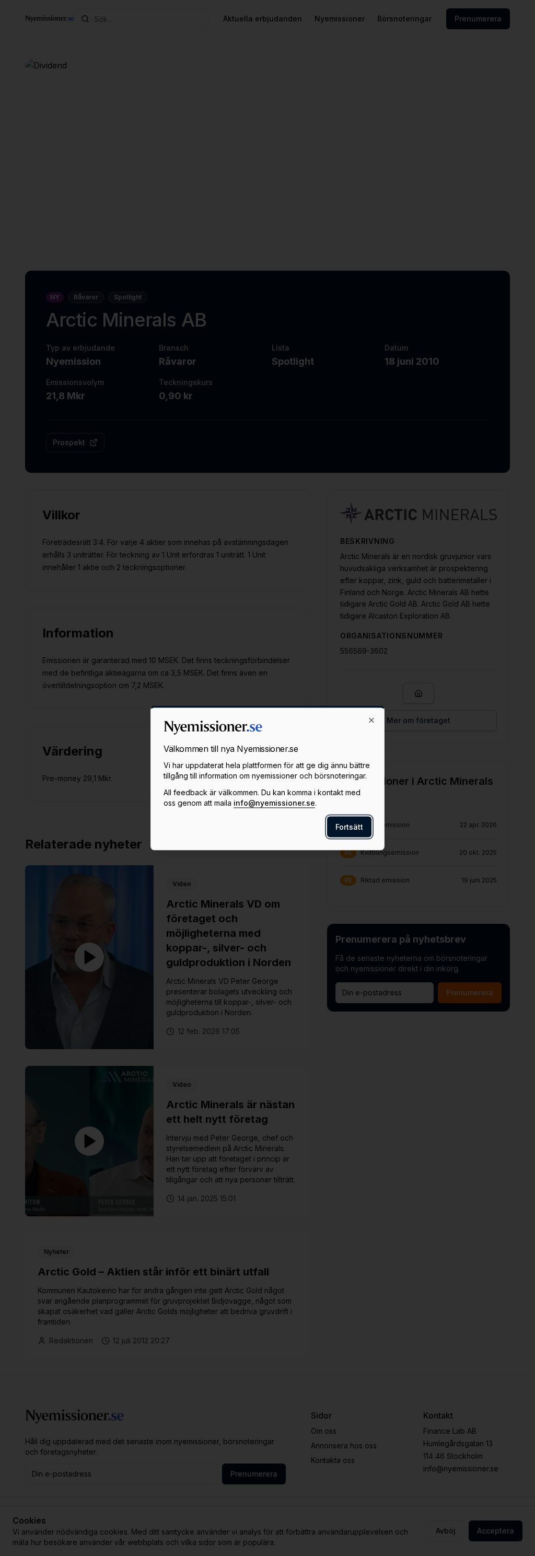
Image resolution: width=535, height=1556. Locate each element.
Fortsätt (349, 826)
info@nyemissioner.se (274, 802)
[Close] (371, 720)
